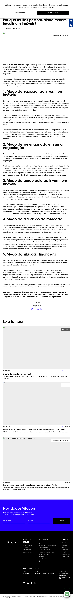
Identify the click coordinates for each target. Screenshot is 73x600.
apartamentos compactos (56, 213)
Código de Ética (44, 554)
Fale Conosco (43, 559)
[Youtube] (29, 584)
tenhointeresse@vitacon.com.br (44, 573)
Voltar (38, 303)
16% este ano (22, 244)
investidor (56, 272)
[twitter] (31, 308)
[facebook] (34, 308)
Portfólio (41, 557)
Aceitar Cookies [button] (53, 12)
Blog (40, 561)
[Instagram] (25, 584)
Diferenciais (27, 550)
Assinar (61, 521)
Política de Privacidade (44, 597)
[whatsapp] (38, 308)
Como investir (27, 552)
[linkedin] (41, 308)
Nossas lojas (66, 557)
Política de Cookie (44, 550)
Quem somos (43, 543)
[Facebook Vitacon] (32, 584)
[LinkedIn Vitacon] (36, 584)
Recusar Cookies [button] (20, 12)
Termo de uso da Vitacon (47, 552)
